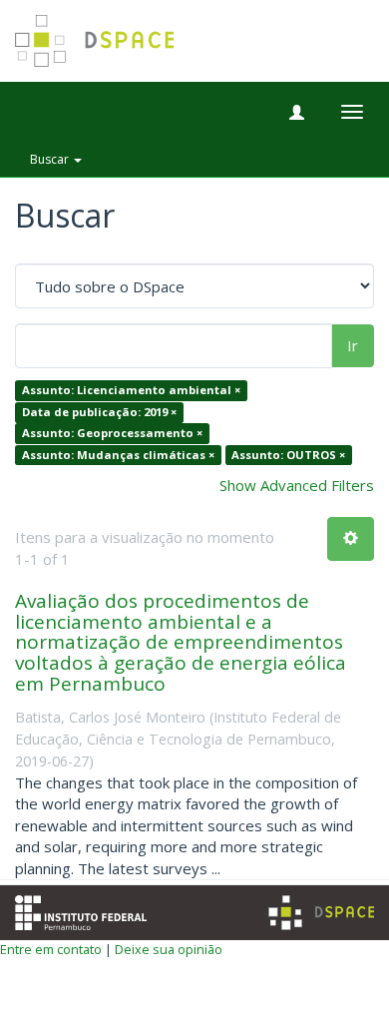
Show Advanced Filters (296, 485)
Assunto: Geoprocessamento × (112, 433)
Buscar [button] (51, 159)
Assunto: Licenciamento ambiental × (131, 390)
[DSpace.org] (321, 912)
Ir (352, 345)
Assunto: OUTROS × (288, 454)
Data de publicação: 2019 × (99, 411)
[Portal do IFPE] (81, 911)
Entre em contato (51, 949)
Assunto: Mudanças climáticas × (118, 454)
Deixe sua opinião (168, 949)
